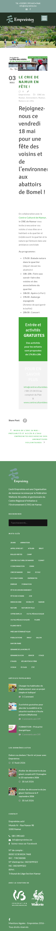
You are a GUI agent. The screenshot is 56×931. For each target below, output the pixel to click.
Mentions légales (17, 923)
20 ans (13, 542)
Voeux (13, 667)
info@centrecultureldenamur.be (39, 387)
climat (41, 560)
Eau (28, 572)
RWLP (29, 637)
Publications (16, 637)
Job (30, 596)
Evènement (31, 98)
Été (33, 667)
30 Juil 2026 (28, 781)
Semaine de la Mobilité (20, 649)
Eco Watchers (16, 578)
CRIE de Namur (16, 572)
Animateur (25, 542)
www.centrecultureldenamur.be (39, 402)
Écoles (24, 667)
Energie (13, 584)
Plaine (37, 620)
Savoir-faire (15, 643)
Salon (39, 637)
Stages (13, 661)
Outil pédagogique (35, 614)
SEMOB (31, 655)
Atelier (31, 548)
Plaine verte (15, 626)
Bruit (41, 548)
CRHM (31, 566)
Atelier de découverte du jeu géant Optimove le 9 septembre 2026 (32, 792)
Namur (41, 98)
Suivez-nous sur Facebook (24, 843)
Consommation (17, 566)
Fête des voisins (17, 596)
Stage (41, 655)
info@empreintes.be (22, 839)
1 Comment (28, 696)
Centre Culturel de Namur (32, 217)
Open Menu (44, 18)
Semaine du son (17, 655)
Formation (27, 584)
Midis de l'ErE (15, 602)
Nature (13, 608)
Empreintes (24, 94)
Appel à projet (16, 548)
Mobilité (30, 602)
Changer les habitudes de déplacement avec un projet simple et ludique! (32, 689)
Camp (29, 554)
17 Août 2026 (18, 762)
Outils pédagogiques (20, 620)
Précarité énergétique (20, 631)
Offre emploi (16, 614)
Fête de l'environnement (21, 590)
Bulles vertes (16, 554)
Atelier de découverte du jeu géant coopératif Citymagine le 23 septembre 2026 (32, 774)
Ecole (37, 572)
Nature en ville (26, 101)
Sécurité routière (29, 661)
